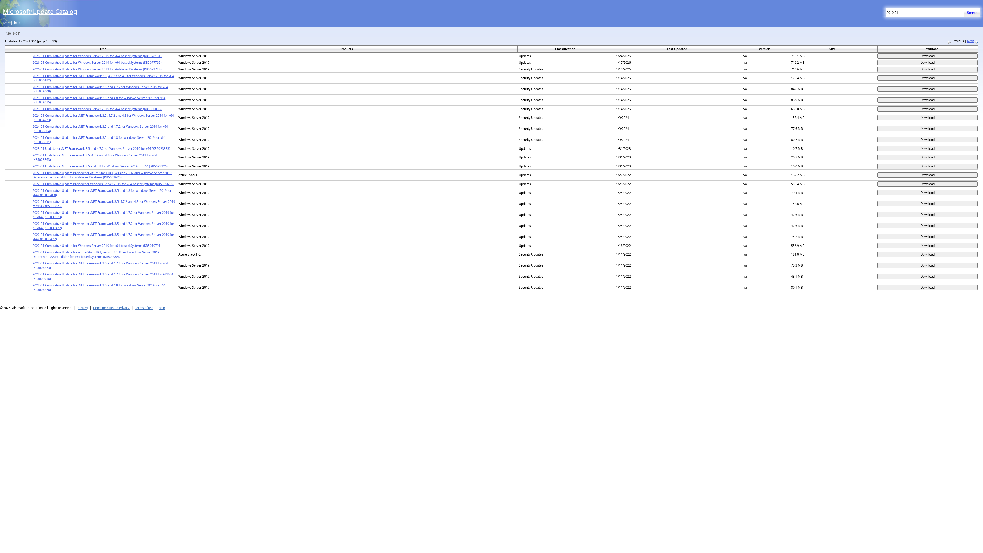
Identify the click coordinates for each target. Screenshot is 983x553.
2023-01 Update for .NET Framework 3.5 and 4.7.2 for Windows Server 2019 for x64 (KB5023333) (101, 148)
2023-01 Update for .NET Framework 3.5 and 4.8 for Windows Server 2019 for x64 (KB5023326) (100, 166)
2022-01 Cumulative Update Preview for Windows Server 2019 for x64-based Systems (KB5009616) (103, 184)
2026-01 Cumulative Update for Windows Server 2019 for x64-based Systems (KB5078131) (97, 56)
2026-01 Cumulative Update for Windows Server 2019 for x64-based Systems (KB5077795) (97, 62)
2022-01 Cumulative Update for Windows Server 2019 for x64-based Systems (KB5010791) (97, 245)
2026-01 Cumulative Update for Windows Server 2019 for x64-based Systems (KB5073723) (97, 69)
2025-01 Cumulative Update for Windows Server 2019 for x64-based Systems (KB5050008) (97, 109)
